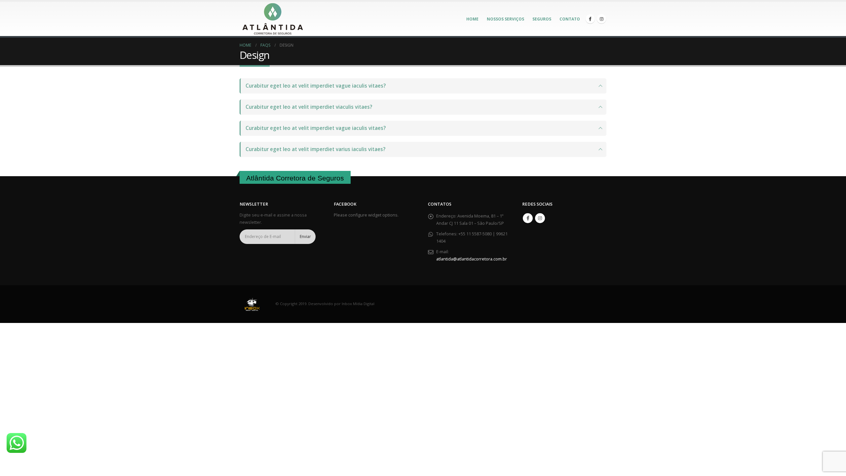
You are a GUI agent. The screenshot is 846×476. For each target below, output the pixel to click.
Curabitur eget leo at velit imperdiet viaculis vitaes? (309, 106)
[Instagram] (601, 18)
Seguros (541, 19)
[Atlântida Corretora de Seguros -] (273, 19)
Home (472, 19)
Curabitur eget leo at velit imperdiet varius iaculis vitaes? (315, 149)
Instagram (540, 218)
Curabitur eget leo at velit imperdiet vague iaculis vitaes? (316, 85)
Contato (569, 19)
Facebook (528, 218)
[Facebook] (590, 18)
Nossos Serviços (505, 19)
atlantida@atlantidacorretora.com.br (471, 259)
